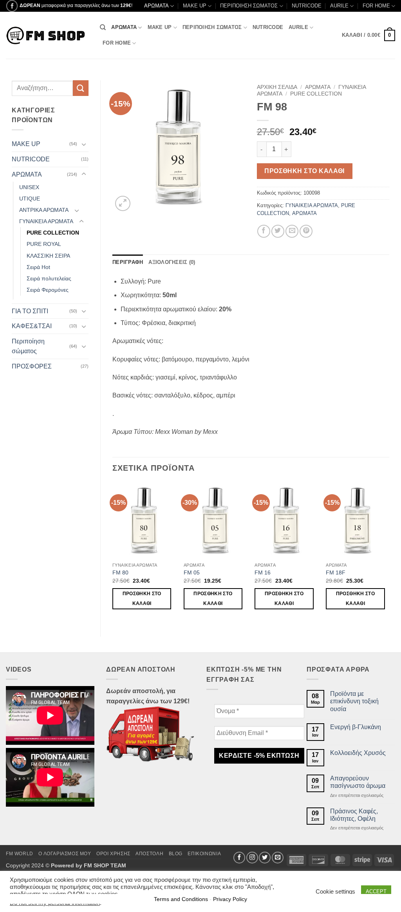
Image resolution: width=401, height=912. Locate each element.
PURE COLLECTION (53, 232)
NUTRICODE (307, 6)
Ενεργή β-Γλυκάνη (355, 727)
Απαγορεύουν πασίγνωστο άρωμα (357, 782)
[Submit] (81, 88)
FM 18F (335, 572)
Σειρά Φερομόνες (48, 290)
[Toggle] (84, 144)
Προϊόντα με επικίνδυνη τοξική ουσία (354, 701)
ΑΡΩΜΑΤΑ (156, 6)
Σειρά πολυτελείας (49, 278)
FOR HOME (376, 6)
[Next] (389, 553)
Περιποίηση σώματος (28, 346)
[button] (368, 36)
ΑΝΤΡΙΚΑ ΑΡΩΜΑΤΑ (44, 210)
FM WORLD (19, 853)
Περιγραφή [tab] (127, 262)
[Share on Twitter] (277, 231)
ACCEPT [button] (376, 891)
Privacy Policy (230, 899)
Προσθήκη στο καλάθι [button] (142, 598)
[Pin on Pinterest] (306, 231)
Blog (175, 853)
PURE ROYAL (44, 244)
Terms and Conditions (181, 899)
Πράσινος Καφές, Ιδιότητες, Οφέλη (354, 815)
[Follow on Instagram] (252, 857)
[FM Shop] (47, 35)
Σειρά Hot (38, 267)
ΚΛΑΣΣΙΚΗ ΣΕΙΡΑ (48, 256)
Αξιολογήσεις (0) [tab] (171, 262)
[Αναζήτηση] (103, 27)
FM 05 (192, 572)
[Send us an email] (278, 857)
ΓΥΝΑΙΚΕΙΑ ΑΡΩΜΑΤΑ (46, 221)
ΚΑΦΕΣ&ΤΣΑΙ (32, 326)
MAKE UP (194, 6)
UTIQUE (29, 198)
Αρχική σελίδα (277, 87)
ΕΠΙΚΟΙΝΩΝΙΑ (204, 853)
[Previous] (113, 553)
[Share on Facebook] (263, 231)
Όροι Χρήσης (113, 853)
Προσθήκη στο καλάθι (304, 171)
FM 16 (263, 572)
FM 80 (120, 572)
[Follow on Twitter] (265, 857)
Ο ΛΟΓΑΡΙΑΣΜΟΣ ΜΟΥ (64, 853)
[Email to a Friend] (291, 231)
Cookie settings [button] (335, 892)
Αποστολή (149, 853)
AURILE (339, 6)
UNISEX (29, 187)
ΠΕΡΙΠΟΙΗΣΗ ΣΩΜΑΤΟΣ (249, 6)
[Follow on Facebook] (12, 5)
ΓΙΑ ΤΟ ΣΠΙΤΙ (30, 311)
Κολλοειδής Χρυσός (358, 752)
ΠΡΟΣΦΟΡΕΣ (32, 366)
